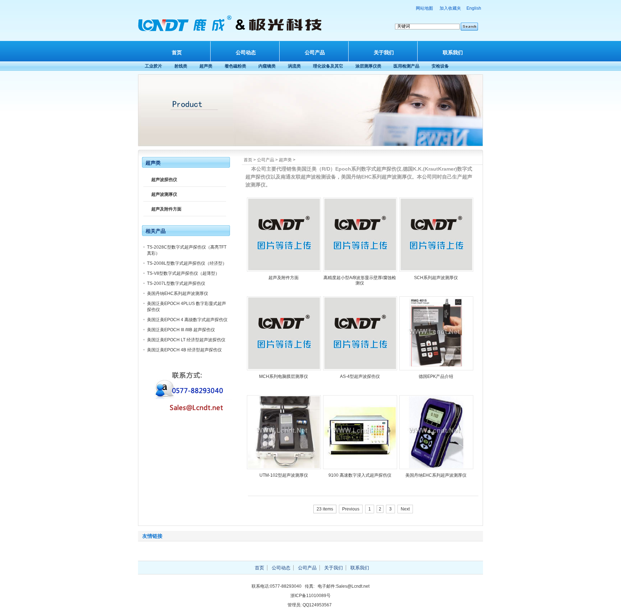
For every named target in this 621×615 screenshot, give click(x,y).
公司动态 (246, 52)
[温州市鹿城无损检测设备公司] (231, 32)
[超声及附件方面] (284, 270)
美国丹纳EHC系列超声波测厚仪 (435, 475)
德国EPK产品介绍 (436, 376)
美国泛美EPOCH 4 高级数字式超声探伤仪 (187, 319)
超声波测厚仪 (164, 194)
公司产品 (315, 52)
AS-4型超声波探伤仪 (360, 376)
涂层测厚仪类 (368, 66)
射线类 (180, 66)
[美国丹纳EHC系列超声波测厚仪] (436, 467)
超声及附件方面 (283, 277)
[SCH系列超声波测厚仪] (436, 270)
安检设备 (440, 66)
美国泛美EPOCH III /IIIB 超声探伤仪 (181, 329)
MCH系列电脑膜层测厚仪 (283, 376)
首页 (177, 52)
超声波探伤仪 (164, 179)
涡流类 (294, 66)
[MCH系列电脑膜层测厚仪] (284, 368)
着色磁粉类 (235, 66)
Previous (350, 509)
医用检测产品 (406, 66)
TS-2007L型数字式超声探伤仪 (176, 283)
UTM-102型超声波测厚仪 (283, 475)
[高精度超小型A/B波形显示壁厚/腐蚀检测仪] (360, 270)
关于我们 (384, 52)
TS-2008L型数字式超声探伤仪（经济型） (187, 263)
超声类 (205, 66)
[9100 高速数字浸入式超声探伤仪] (360, 467)
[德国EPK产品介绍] (436, 368)
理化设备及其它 (328, 66)
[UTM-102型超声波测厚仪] (284, 467)
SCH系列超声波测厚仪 (436, 277)
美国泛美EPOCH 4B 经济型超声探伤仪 (184, 349)
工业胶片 (153, 66)
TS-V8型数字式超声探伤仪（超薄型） (183, 273)
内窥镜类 (267, 66)
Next (405, 509)
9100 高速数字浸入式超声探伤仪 (359, 475)
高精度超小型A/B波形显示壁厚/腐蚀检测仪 (359, 280)
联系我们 (453, 52)
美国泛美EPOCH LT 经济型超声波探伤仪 (186, 339)
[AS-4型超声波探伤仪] (360, 368)
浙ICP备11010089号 (310, 595)
